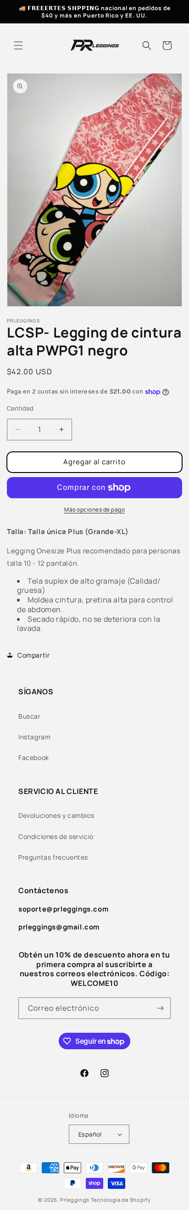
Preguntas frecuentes (53, 857)
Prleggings (74, 1199)
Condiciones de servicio (56, 836)
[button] (18, 45)
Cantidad (20, 408)
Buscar (29, 716)
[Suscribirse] (160, 1008)
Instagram (34, 736)
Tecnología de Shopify (121, 1199)
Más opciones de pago (94, 509)
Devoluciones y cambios (56, 815)
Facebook (33, 757)
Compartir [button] (33, 655)
